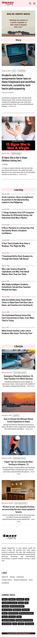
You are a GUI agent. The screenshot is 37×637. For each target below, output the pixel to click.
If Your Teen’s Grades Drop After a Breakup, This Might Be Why (16, 244)
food (27, 599)
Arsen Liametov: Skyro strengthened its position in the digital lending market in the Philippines (17, 200)
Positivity (25, 610)
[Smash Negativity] (7, 3)
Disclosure (20, 577)
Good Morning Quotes (10, 603)
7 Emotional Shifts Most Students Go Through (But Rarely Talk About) (17, 257)
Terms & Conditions (20, 580)
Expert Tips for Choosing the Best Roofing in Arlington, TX (18, 463)
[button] (30, 3)
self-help (12, 617)
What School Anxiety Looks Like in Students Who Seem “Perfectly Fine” (17, 331)
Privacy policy (7, 580)
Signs (19, 617)
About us (5, 577)
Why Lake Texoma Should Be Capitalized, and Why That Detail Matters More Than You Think (15, 271)
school (5, 617)
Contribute (5, 583)
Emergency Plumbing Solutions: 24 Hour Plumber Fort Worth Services (18, 377)
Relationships (16, 153)
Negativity (16, 610)
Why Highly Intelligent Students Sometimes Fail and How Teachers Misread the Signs (16, 287)
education (20, 599)
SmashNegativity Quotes (24, 620)
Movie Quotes (7, 610)
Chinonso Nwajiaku (8, 92)
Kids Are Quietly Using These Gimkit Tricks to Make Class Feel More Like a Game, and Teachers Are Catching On (17, 302)
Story (13, 71)
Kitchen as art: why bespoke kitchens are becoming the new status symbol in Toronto (18, 509)
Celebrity (12, 599)
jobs (26, 603)
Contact (12, 577)
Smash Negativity (8, 620)
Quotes (5, 613)
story (14, 624)
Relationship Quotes (26, 613)
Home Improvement (19, 372)
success (20, 624)
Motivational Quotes (17, 606)
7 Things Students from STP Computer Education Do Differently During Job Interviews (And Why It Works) (18, 215)
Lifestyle (16, 415)
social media (7, 624)
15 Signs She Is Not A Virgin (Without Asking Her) (14, 159)
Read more (12, 106)
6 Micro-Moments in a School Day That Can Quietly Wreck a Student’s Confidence (18, 230)
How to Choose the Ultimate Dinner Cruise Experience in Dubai (18, 420)
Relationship (13, 613)
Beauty (5, 599)
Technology (21, 71)
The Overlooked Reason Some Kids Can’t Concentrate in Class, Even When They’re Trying (18, 318)
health (21, 603)
